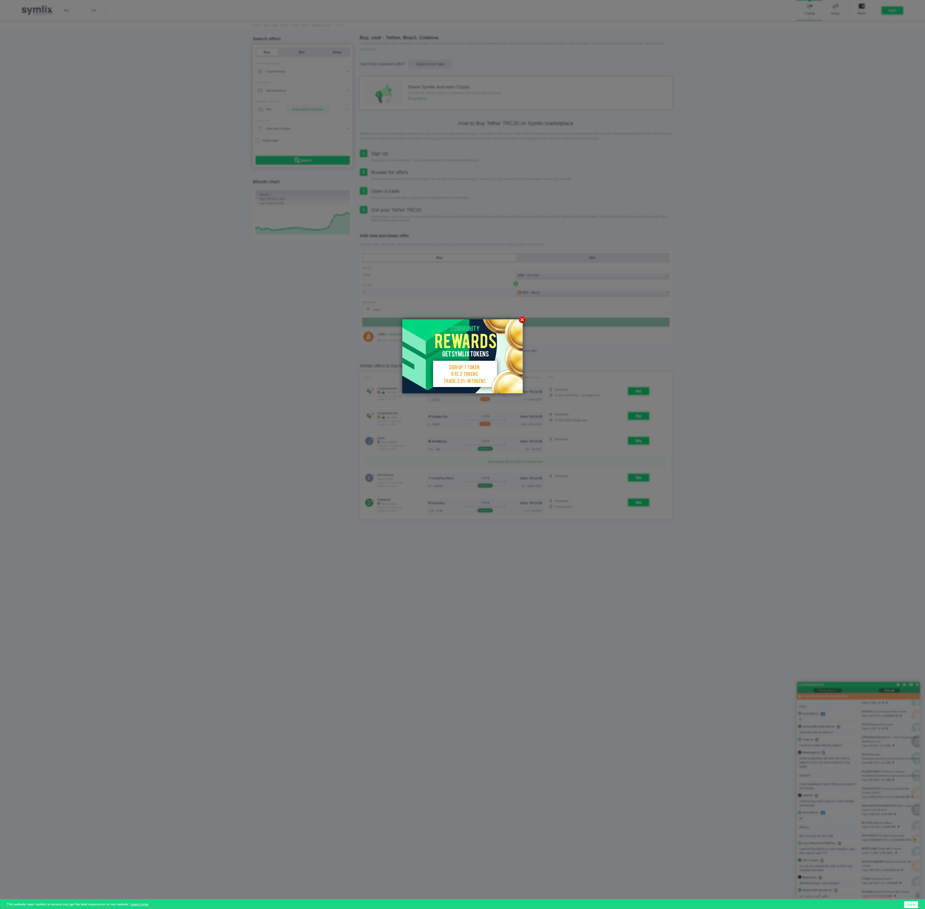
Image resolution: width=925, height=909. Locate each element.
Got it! (911, 905)
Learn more (139, 904)
